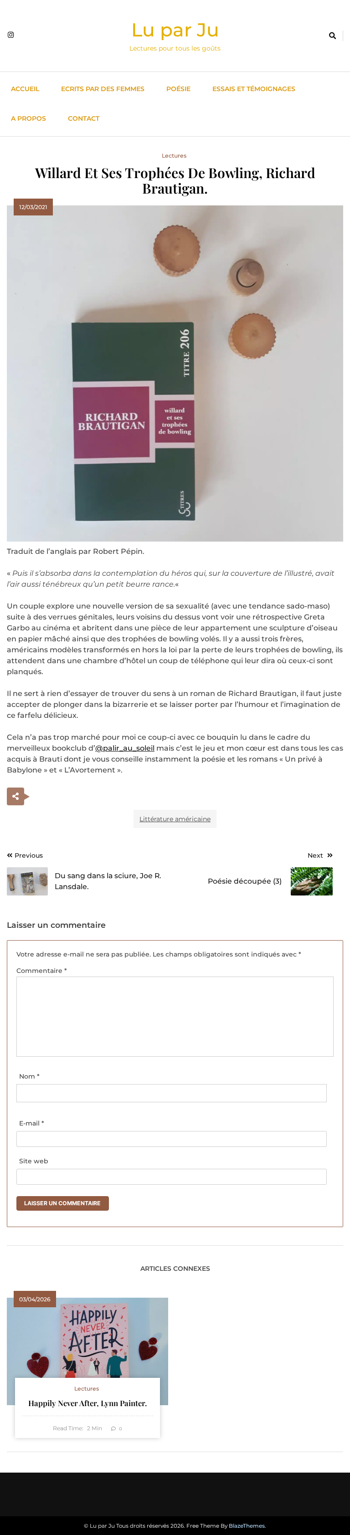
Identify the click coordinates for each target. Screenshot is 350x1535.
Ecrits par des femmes (102, 89)
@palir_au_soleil (124, 748)
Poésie (178, 89)
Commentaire (41, 971)
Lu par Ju (175, 29)
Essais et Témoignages (253, 89)
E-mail (31, 1123)
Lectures (174, 155)
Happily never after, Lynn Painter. (87, 1403)
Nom (29, 1076)
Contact (83, 118)
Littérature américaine (175, 819)
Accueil (25, 89)
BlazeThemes (247, 1525)
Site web (33, 1161)
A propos (28, 118)
